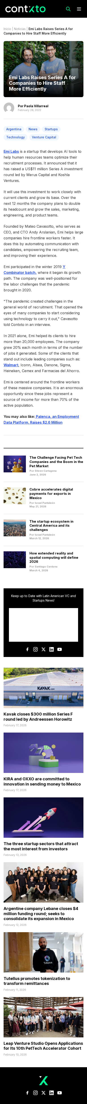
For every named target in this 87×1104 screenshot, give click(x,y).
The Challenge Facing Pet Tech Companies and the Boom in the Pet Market (56, 461)
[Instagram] (35, 649)
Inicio (7, 29)
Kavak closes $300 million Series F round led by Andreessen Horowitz (38, 717)
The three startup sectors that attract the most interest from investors (41, 846)
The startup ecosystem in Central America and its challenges (51, 525)
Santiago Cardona (46, 566)
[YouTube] (59, 649)
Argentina (13, 129)
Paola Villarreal (36, 106)
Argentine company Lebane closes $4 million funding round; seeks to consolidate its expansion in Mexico (41, 913)
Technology (15, 137)
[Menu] (79, 9)
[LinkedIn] (51, 649)
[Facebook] (27, 649)
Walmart (11, 365)
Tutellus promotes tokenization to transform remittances (37, 981)
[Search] (68, 9)
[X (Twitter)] (43, 649)
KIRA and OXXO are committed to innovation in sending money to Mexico (42, 781)
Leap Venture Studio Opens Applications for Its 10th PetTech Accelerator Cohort (43, 1046)
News (33, 129)
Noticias (20, 29)
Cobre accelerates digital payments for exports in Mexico (51, 493)
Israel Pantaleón (45, 502)
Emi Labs (11, 151)
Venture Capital (44, 137)
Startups (51, 129)
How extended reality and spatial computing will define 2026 (53, 557)
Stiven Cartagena (45, 470)
